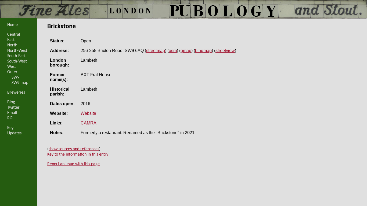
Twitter (13, 107)
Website (88, 113)
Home (12, 25)
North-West (17, 51)
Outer (12, 72)
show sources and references (74, 149)
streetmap (155, 50)
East (11, 40)
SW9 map (20, 83)
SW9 (15, 77)
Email (12, 113)
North (12, 45)
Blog (11, 102)
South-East (16, 56)
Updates (14, 133)
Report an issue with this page (73, 164)
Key (10, 128)
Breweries (16, 92)
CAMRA (88, 123)
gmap (186, 50)
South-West (17, 61)
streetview (225, 50)
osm (173, 50)
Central (13, 34)
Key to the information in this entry (77, 154)
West (11, 67)
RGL (10, 118)
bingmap (203, 50)
